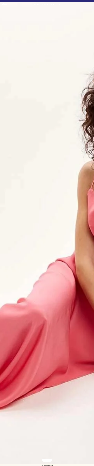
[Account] (88, 4)
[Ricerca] (86, 4)
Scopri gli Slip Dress (47, 460)
